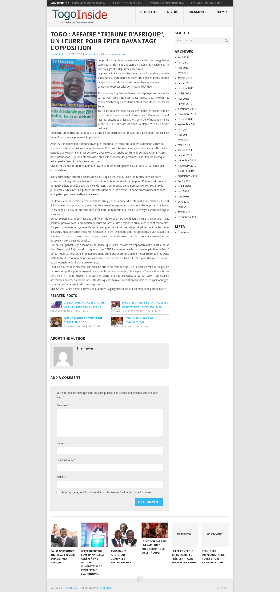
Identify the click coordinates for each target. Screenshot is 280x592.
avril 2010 (184, 201)
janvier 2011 (185, 155)
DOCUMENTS (197, 12)
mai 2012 (183, 98)
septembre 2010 (187, 175)
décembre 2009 (187, 217)
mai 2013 (183, 67)
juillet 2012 (184, 93)
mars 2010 (184, 206)
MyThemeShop (102, 587)
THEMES (222, 12)
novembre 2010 (187, 165)
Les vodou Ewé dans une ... (207, 3)
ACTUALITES (148, 12)
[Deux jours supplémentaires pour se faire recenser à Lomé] (215, 535)
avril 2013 (184, 72)
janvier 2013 (185, 83)
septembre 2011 (187, 124)
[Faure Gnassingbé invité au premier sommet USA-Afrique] (64, 535)
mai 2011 (183, 134)
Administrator (58, 54)
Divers (172, 12)
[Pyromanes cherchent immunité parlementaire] (124, 535)
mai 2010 (183, 196)
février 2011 (185, 150)
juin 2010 (183, 191)
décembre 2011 (187, 108)
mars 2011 (184, 145)
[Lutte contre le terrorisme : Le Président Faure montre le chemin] (185, 535)
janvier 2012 (185, 103)
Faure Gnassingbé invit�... (89, 3)
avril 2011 (184, 139)
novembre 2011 (187, 114)
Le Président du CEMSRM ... (128, 3)
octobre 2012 (186, 88)
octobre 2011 (186, 119)
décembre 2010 (187, 160)
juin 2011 (183, 129)
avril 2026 (184, 57)
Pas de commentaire (114, 54)
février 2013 (185, 78)
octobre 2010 (186, 170)
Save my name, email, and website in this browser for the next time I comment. (107, 492)
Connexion (184, 232)
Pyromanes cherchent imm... (168, 3)
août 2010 (184, 181)
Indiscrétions (92, 54)
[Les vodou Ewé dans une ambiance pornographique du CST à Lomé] (155, 530)
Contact (223, 587)
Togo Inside (69, 587)
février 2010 (185, 211)
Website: (61, 476)
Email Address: (66, 460)
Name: (61, 443)
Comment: (63, 405)
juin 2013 (183, 62)
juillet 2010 (184, 186)
